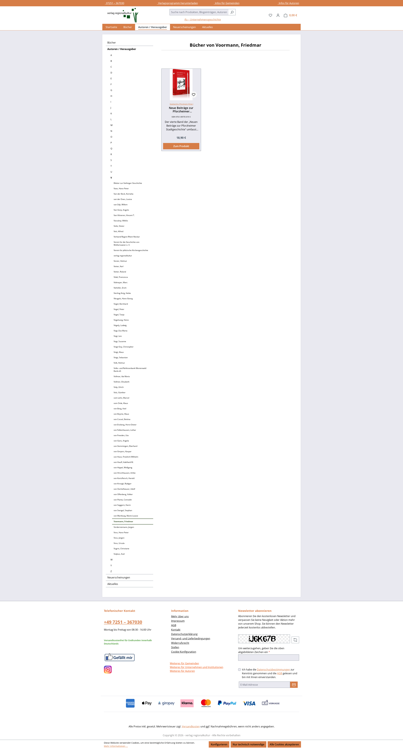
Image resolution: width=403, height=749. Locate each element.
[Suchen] (232, 12)
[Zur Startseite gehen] (121, 15)
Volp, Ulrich (119, 387)
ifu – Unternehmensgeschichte (202, 19)
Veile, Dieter (119, 226)
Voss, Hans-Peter (121, 532)
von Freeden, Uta (121, 435)
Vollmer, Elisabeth (121, 381)
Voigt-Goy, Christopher (123, 346)
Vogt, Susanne (120, 341)
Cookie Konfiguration (183, 651)
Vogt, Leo (118, 336)
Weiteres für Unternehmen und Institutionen (196, 667)
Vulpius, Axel (119, 554)
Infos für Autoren (288, 3)
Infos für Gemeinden (226, 3)
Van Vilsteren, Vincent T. (124, 215)
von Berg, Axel (120, 408)
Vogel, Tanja (119, 314)
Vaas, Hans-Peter (121, 188)
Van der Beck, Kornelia (123, 193)
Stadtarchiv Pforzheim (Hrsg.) (181, 104)
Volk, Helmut (119, 362)
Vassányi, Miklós (121, 220)
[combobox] (199, 12)
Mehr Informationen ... (116, 746)
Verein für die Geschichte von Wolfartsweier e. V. (126, 243)
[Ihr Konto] (278, 15)
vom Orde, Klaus (121, 403)
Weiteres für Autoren (182, 671)
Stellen (175, 647)
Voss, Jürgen (119, 537)
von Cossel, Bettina (122, 419)
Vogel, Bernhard (121, 304)
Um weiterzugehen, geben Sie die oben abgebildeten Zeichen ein (261, 650)
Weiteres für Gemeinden (184, 663)
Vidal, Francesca (121, 277)
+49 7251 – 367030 (123, 622)
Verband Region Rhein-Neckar (127, 236)
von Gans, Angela (121, 440)
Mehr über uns (180, 616)
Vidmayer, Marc (121, 282)
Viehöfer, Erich (120, 287)
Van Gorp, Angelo (121, 210)
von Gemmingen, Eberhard (125, 446)
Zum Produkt (181, 146)
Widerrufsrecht (180, 643)
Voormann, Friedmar (123, 521)
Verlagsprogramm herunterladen (177, 3)
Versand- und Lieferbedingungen (190, 638)
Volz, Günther (119, 392)
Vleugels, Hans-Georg (123, 298)
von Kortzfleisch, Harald (124, 478)
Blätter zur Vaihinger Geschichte (128, 183)
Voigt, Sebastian (121, 357)
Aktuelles (112, 584)
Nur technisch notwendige (248, 744)
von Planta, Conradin (123, 499)
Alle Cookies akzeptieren (284, 744)
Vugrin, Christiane (121, 548)
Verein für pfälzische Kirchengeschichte (131, 250)
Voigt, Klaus (119, 352)
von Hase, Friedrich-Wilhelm (126, 456)
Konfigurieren (219, 744)
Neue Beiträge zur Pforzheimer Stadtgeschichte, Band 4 (181, 109)
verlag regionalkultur (123, 255)
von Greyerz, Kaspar (122, 451)
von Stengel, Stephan (123, 510)
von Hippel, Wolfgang (123, 467)
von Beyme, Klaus (121, 414)
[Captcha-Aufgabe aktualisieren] (295, 640)
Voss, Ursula (119, 543)
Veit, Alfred (118, 231)
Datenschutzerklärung (184, 634)
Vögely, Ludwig (120, 325)
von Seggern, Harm (122, 505)
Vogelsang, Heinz (121, 320)
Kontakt (175, 629)
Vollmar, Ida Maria (122, 376)
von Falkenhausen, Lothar (125, 430)
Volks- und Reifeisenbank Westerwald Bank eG (130, 369)
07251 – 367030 (114, 3)
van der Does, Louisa (123, 199)
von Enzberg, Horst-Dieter (125, 424)
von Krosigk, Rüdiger (122, 483)
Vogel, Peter (119, 309)
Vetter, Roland (120, 271)
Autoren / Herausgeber (121, 49)
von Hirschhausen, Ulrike (125, 473)
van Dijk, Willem (121, 204)
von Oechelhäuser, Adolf (124, 489)
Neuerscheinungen (118, 577)
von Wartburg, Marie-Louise (126, 515)
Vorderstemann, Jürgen (124, 527)
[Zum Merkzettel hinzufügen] (193, 94)
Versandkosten (191, 726)
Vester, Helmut (120, 261)
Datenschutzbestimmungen (273, 669)
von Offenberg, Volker (123, 494)
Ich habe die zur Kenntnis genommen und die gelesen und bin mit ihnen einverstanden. (269, 673)
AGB (173, 625)
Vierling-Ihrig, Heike (122, 293)
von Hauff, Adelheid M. (123, 462)
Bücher (111, 42)
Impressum (178, 621)
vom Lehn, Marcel (121, 397)
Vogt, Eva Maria (120, 330)
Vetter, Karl (118, 266)
